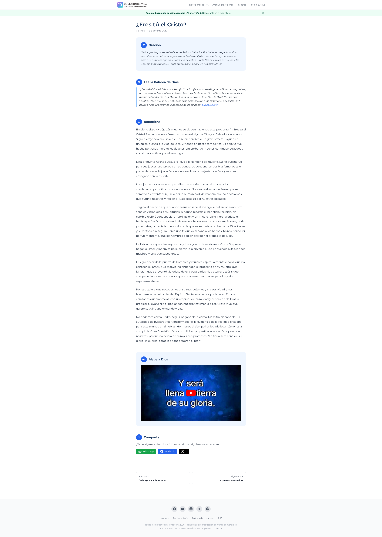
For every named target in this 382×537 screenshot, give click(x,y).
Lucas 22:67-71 (210, 104)
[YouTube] (183, 509)
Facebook (169, 451)
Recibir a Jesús (257, 4)
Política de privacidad (203, 518)
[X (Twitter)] (199, 509)
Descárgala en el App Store (216, 13)
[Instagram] (191, 509)
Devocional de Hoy (199, 4)
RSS (220, 518)
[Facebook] (174, 509)
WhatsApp (148, 451)
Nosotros (241, 4)
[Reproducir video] (191, 393)
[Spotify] (208, 509)
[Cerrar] (263, 13)
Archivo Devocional (222, 4)
